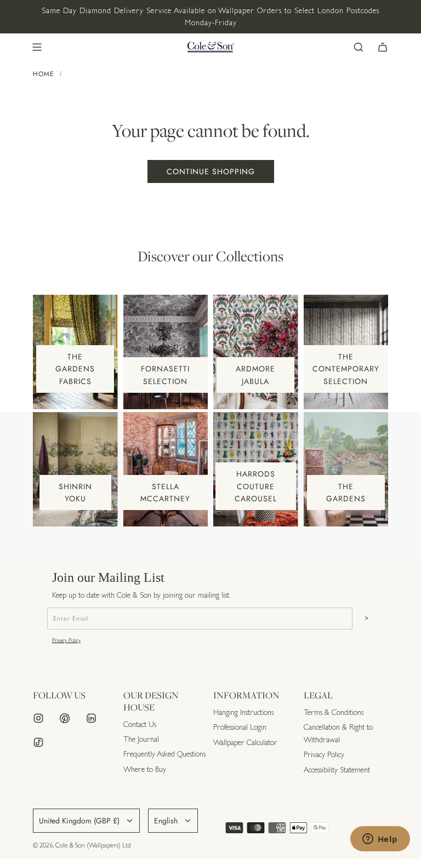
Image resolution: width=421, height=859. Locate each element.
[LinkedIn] (91, 718)
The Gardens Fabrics (75, 369)
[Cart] (383, 47)
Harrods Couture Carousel (256, 486)
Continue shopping (211, 171)
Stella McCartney (165, 492)
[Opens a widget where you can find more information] (380, 840)
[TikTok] (38, 742)
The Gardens (346, 492)
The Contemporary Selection (345, 369)
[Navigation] (37, 47)
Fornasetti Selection (165, 374)
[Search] (358, 47)
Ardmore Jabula (255, 374)
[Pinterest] (65, 718)
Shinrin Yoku (75, 492)
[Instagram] (38, 718)
